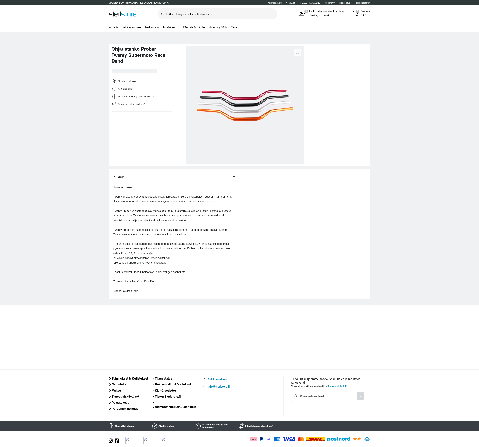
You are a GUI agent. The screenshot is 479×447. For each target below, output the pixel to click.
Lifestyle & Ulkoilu (194, 27)
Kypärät (113, 27)
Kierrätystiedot (165, 390)
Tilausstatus (163, 378)
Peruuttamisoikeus (124, 408)
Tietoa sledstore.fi (362, 2)
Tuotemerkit (329, 2)
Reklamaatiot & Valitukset (172, 384)
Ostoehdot (119, 384)
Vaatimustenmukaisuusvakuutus (176, 407)
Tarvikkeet (169, 27)
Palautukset (120, 402)
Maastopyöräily (217, 27)
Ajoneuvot (290, 2)
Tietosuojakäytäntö (125, 396)
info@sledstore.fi (219, 386)
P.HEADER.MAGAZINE (309, 2)
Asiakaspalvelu (275, 2)
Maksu (116, 390)
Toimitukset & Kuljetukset (129, 378)
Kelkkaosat (152, 27)
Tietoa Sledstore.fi (167, 396)
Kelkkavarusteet (131, 27)
